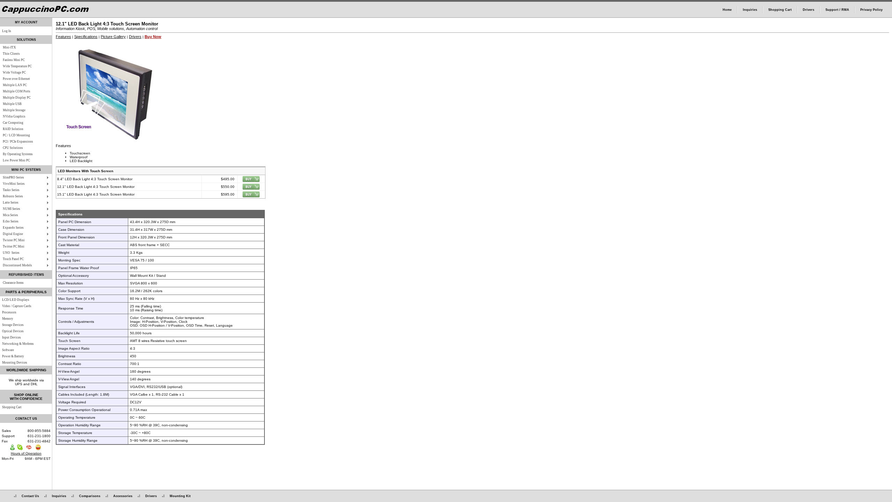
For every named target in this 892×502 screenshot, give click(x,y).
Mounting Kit (180, 496)
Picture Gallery (113, 37)
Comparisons (89, 496)
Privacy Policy (871, 10)
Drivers (808, 10)
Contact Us (30, 496)
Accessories (122, 496)
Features (63, 37)
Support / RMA (837, 10)
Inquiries (750, 10)
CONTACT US (26, 418)
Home (727, 10)
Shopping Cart (780, 10)
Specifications (86, 37)
